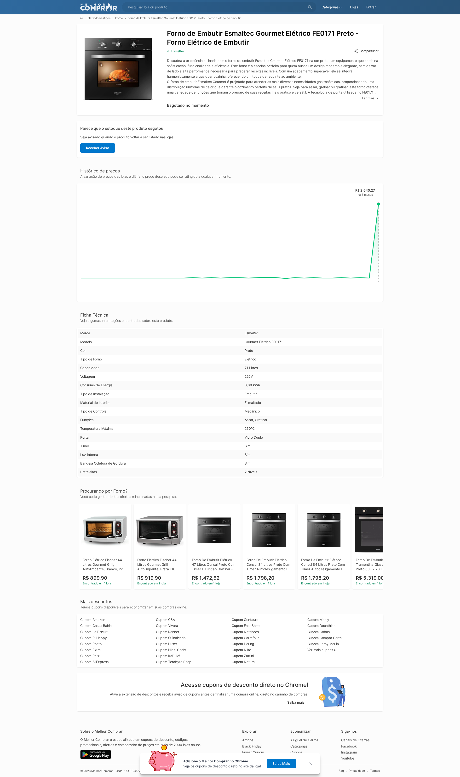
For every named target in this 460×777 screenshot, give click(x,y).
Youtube (347, 758)
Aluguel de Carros (304, 740)
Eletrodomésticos (98, 18)
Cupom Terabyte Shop (173, 662)
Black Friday (252, 746)
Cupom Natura (243, 662)
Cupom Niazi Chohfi (171, 650)
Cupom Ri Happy (93, 638)
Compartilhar (369, 51)
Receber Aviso (97, 148)
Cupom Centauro (245, 620)
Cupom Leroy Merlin (323, 644)
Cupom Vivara (167, 626)
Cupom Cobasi (318, 632)
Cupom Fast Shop (246, 626)
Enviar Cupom (253, 752)
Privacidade (357, 771)
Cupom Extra (90, 650)
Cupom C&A (165, 620)
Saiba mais (296, 702)
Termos (375, 771)
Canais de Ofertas (355, 740)
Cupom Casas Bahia (96, 626)
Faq (341, 771)
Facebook (349, 746)
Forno (119, 18)
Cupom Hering (243, 644)
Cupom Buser (166, 644)
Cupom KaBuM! (168, 656)
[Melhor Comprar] (100, 7)
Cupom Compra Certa (324, 638)
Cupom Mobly (318, 620)
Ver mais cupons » (321, 650)
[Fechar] (312, 764)
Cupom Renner (167, 632)
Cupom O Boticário (170, 638)
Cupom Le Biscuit (94, 632)
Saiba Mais (281, 763)
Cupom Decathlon (321, 626)
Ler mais (368, 98)
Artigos (247, 740)
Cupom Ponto (91, 644)
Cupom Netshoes (245, 632)
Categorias (298, 746)
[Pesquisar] (310, 7)
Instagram (349, 752)
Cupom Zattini (243, 656)
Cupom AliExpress (94, 662)
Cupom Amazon (92, 620)
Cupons (296, 752)
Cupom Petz (90, 656)
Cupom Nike (241, 650)
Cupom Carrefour (245, 638)
